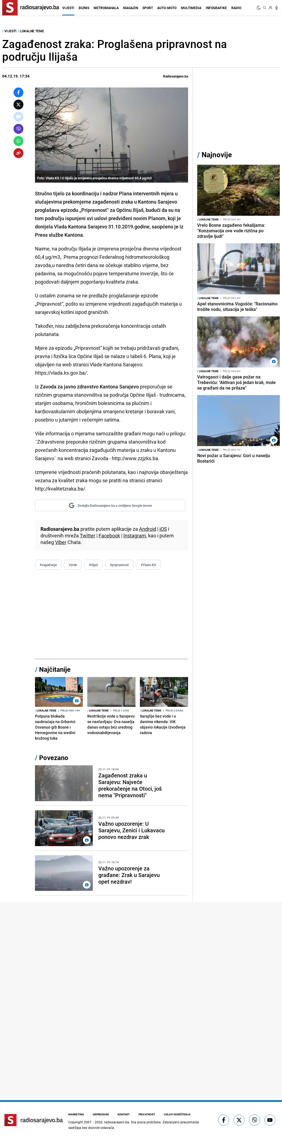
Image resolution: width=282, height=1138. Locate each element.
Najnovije (217, 154)
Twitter (87, 535)
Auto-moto (167, 8)
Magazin (130, 8)
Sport (147, 8)
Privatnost (147, 1114)
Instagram (134, 535)
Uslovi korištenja (177, 1114)
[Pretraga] (265, 8)
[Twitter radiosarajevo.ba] (239, 1120)
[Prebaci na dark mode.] (259, 8)
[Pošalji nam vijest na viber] (254, 1120)
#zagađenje (48, 565)
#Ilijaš (93, 565)
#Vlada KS (148, 565)
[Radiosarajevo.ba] (33, 1120)
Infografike (216, 8)
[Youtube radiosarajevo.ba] (269, 1120)
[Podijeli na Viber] (18, 129)
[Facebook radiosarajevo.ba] (223, 1120)
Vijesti (68, 8)
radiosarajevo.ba (116, 1122)
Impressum (101, 1114)
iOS (163, 529)
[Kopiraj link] (18, 153)
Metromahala (106, 8)
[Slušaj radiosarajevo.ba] (276, 7)
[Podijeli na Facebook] (18, 92)
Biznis (84, 8)
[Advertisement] (111, 614)
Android (147, 529)
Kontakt (124, 1114)
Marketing (76, 1114)
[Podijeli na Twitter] (18, 105)
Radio (236, 8)
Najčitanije (54, 669)
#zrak (73, 565)
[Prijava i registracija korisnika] (270, 7)
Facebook (109, 535)
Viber (60, 542)
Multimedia (191, 8)
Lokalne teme (32, 31)
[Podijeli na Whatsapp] (18, 141)
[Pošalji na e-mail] (18, 117)
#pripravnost (119, 565)
